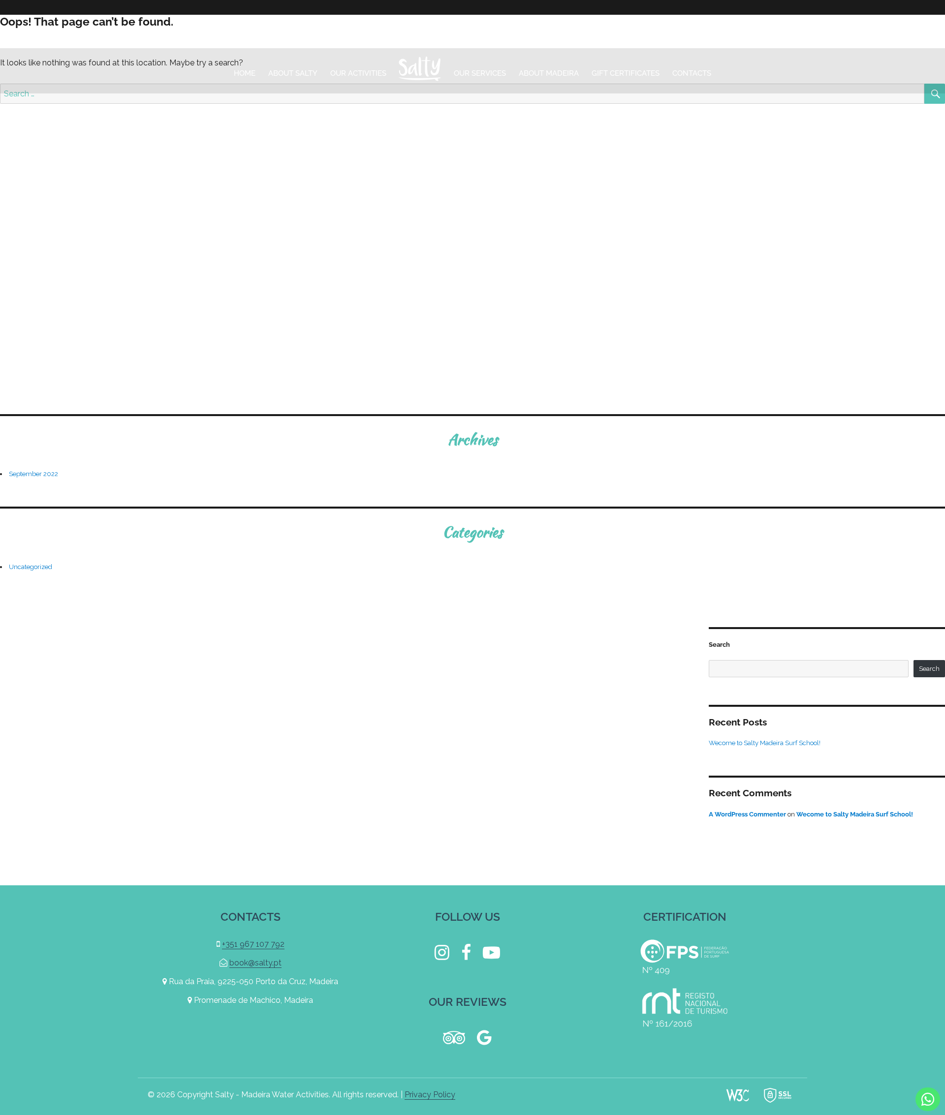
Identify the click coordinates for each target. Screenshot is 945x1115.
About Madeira (549, 73)
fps (684, 957)
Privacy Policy (430, 1094)
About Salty (292, 73)
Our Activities (358, 73)
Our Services (480, 73)
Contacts (691, 73)
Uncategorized (30, 567)
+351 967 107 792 (894, 31)
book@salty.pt (807, 31)
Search (719, 644)
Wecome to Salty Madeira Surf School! (764, 743)
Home (244, 73)
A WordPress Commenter (747, 814)
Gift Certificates (626, 73)
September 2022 (33, 474)
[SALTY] (420, 71)
